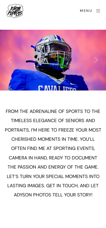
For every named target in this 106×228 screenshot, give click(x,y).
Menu (86, 10)
